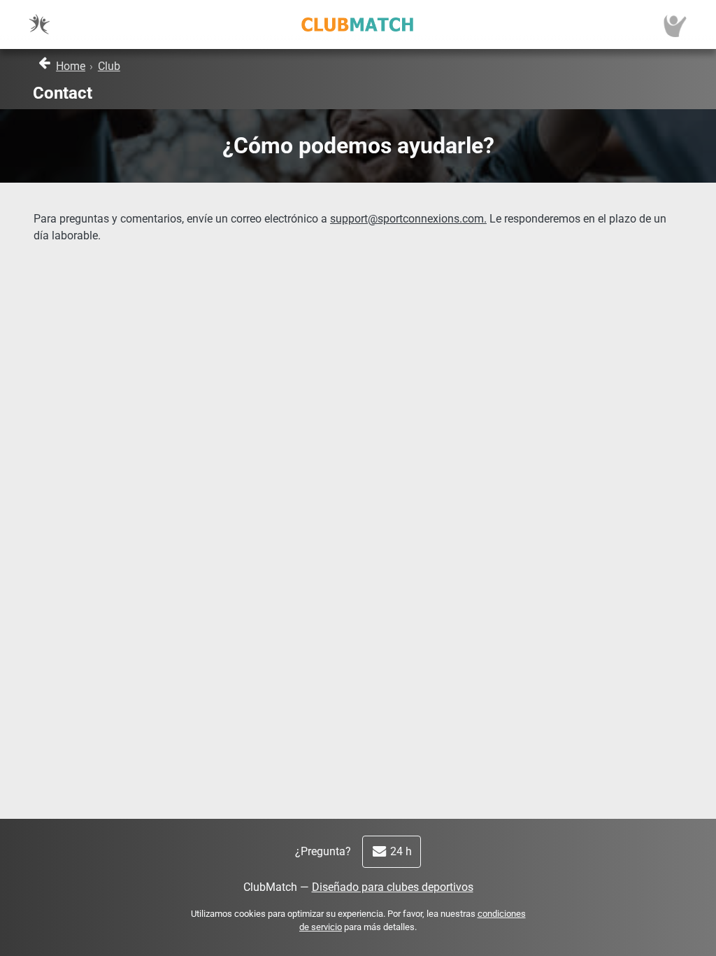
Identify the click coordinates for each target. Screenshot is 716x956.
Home (70, 66)
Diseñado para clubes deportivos (392, 887)
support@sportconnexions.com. (408, 218)
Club (109, 66)
